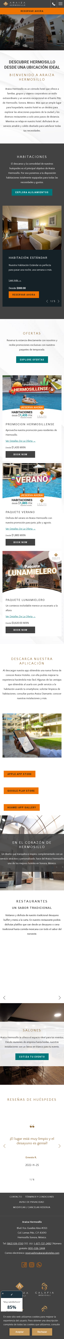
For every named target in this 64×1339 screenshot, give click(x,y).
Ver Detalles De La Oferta (19, 441)
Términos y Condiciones (39, 1196)
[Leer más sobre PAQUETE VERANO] (32, 485)
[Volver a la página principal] (14, 4)
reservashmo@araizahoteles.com (42, 1253)
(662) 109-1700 (15, 1243)
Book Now (20, 454)
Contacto (16, 1196)
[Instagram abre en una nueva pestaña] (31, 1264)
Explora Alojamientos (32, 192)
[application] (32, 1325)
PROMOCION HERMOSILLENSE (30, 424)
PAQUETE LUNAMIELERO (25, 600)
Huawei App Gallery (23, 808)
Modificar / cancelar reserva (31, 1207)
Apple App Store (21, 775)
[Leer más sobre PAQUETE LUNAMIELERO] (32, 573)
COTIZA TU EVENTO (32, 1057)
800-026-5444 (36, 1248)
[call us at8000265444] (53, 4)
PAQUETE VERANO (20, 512)
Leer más (13, 280)
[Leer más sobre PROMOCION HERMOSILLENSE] (32, 397)
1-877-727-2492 (42, 1243)
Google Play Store (23, 791)
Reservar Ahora (32, 11)
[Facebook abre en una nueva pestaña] (24, 1264)
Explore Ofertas (32, 359)
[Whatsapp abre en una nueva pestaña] (39, 1264)
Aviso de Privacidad (31, 1202)
